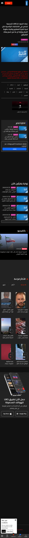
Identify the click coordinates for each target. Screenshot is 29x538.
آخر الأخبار (15, 127)
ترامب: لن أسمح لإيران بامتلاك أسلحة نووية (10, 218)
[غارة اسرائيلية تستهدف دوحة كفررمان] (7, 354)
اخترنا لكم (20, 123)
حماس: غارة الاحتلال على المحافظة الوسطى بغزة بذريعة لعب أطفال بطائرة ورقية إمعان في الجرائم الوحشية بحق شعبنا (11, 138)
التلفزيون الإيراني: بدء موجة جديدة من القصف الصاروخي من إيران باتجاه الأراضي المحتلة (9, 209)
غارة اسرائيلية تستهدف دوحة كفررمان (9, 362)
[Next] (2, 244)
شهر (4, 285)
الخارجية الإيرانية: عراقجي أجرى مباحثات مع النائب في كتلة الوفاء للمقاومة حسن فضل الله (10, 130)
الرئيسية (25, 536)
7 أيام (13, 285)
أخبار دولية (24, 249)
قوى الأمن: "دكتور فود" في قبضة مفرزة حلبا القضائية (7, 311)
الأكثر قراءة (20, 278)
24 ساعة (23, 285)
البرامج (7, 536)
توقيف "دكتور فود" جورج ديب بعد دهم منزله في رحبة (22, 311)
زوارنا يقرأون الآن (19, 183)
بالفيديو (21, 230)
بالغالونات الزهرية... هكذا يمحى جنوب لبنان (22, 337)
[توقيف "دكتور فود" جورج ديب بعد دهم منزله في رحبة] (22, 302)
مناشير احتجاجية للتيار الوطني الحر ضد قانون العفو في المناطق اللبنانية (22, 362)
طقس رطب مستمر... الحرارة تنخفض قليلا (7, 337)
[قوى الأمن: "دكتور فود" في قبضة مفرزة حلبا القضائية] (7, 302)
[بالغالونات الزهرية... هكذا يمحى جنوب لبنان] (22, 328)
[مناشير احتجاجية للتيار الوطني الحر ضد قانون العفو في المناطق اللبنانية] (22, 354)
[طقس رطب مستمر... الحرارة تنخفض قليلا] (7, 328)
